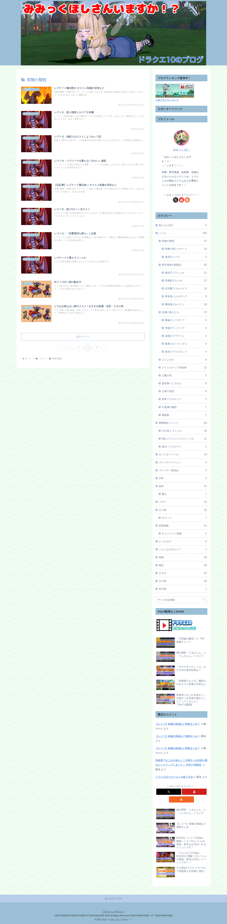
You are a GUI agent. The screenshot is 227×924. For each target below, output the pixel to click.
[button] (204, 599)
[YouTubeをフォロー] (181, 200)
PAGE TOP (114, 898)
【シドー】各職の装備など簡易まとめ (177, 723)
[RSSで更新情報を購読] (187, 200)
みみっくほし (181, 149)
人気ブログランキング (167, 100)
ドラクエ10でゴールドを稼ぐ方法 (174, 776)
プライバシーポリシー (113, 911)
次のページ (83, 336)
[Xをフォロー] (175, 200)
